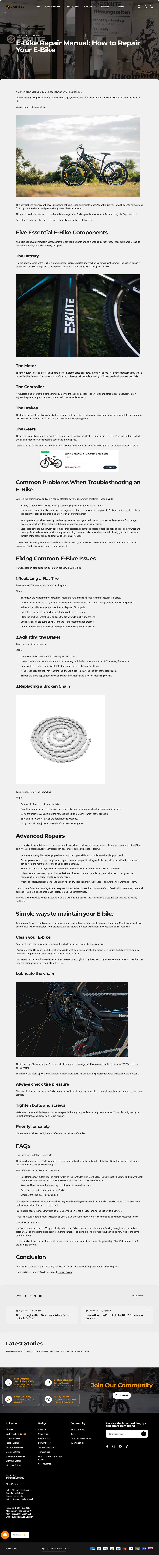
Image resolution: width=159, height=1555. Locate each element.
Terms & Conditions (46, 1447)
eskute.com (25, 1490)
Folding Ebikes (12, 1443)
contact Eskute (65, 1272)
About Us (42, 1429)
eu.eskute (18, 1496)
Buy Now (109, 467)
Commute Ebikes (13, 1461)
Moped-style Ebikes (14, 1447)
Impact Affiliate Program (81, 1438)
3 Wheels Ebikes (13, 1438)
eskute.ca (19, 1493)
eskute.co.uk (27, 1499)
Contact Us (43, 1434)
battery (23, 245)
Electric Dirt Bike (13, 1452)
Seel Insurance (44, 1464)
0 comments (139, 1296)
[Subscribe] (143, 1433)
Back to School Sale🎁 (16, 1434)
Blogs (73, 1434)
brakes (23, 415)
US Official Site (77, 1443)
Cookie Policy (44, 1438)
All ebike (9, 1429)
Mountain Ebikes (13, 1465)
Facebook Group (78, 1429)
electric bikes (75, 92)
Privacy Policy (44, 1443)
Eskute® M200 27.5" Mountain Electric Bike (86, 453)
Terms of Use (44, 1452)
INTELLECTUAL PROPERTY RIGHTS (50, 1458)
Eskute (29, 546)
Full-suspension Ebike (15, 1456)
